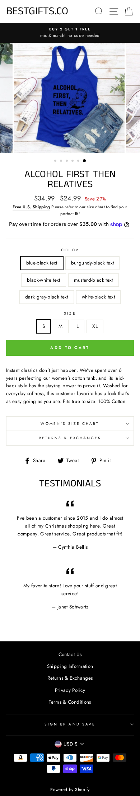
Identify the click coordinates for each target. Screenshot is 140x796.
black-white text (43, 279)
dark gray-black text (46, 296)
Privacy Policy (70, 690)
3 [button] (67, 161)
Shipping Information (70, 666)
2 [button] (62, 161)
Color (70, 250)
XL (95, 326)
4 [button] (73, 161)
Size (70, 313)
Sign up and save (70, 724)
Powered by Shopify (69, 789)
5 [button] (79, 161)
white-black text (98, 296)
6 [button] (85, 161)
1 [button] (56, 161)
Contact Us (70, 654)
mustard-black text (93, 279)
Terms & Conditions (70, 701)
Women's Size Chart (70, 423)
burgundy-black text (92, 262)
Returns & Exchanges (70, 438)
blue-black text (41, 262)
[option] (70, 32)
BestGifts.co (37, 11)
